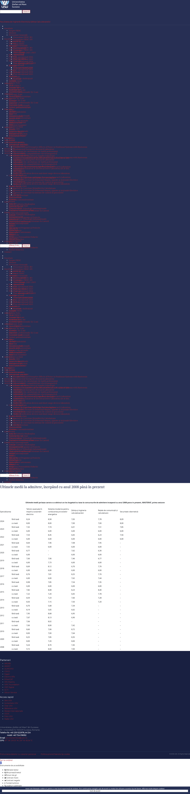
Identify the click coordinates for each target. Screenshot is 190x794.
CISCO (7, 671)
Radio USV (9, 719)
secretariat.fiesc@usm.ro (16, 738)
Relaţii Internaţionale (13, 711)
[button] (1, 763)
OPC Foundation (11, 685)
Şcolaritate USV (11, 703)
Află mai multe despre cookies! (153, 789)
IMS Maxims (9, 682)
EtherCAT (8, 679)
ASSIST (7, 666)
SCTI (6, 690)
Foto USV (8, 716)
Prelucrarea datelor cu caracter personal (18, 754)
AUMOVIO (9, 669)
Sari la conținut (6, 760)
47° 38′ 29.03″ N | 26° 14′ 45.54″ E (18, 740)
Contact (5, 723)
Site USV (8, 700)
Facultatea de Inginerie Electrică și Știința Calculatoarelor (25, 22)
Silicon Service (10, 692)
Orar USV (8, 706)
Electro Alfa (9, 677)
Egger (7, 674)
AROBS (7, 663)
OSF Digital (9, 687)
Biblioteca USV (10, 708)
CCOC (6, 714)
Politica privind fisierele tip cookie (55, 754)
